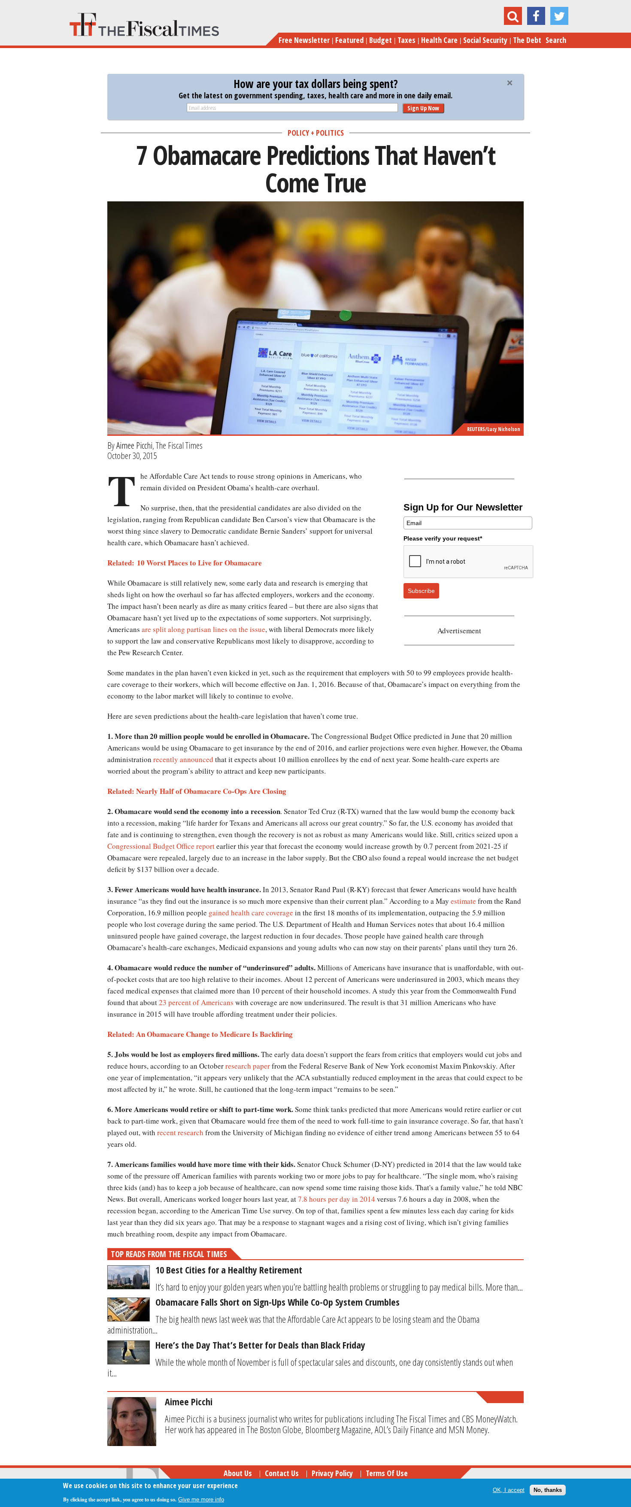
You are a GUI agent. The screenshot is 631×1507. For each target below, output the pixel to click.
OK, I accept (509, 1489)
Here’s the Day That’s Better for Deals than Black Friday (260, 1344)
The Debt (527, 40)
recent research (180, 1132)
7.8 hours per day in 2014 (336, 1199)
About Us (238, 1473)
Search (556, 40)
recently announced (183, 759)
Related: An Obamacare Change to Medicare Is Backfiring (200, 1034)
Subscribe (421, 590)
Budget (380, 40)
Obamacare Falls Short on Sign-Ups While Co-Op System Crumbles (277, 1301)
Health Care (439, 40)
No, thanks (548, 1489)
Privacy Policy (332, 1473)
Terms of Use (387, 1473)
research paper (247, 1066)
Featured (349, 40)
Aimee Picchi (134, 445)
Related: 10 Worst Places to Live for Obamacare (184, 562)
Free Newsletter (304, 40)
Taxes (406, 40)
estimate (463, 901)
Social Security (485, 40)
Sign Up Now (423, 108)
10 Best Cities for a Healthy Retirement (228, 1269)
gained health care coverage (251, 913)
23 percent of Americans (196, 1002)
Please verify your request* (442, 538)
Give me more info (201, 1499)
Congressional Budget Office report (161, 846)
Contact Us (282, 1473)
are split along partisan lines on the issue (203, 629)
